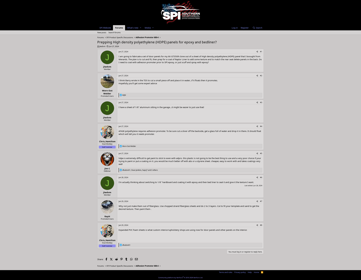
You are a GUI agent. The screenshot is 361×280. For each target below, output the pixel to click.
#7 (261, 201)
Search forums (114, 32)
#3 (261, 102)
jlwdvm (102, 46)
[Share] (257, 51)
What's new (132, 27)
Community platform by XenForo (180, 277)
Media (148, 27)
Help (250, 272)
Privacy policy (240, 272)
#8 (261, 225)
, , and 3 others (140, 170)
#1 (261, 51)
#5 (261, 153)
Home (256, 272)
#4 (261, 126)
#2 (261, 75)
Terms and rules (225, 272)
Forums (119, 27)
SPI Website (105, 27)
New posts (101, 32)
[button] (141, 27)
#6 (261, 177)
